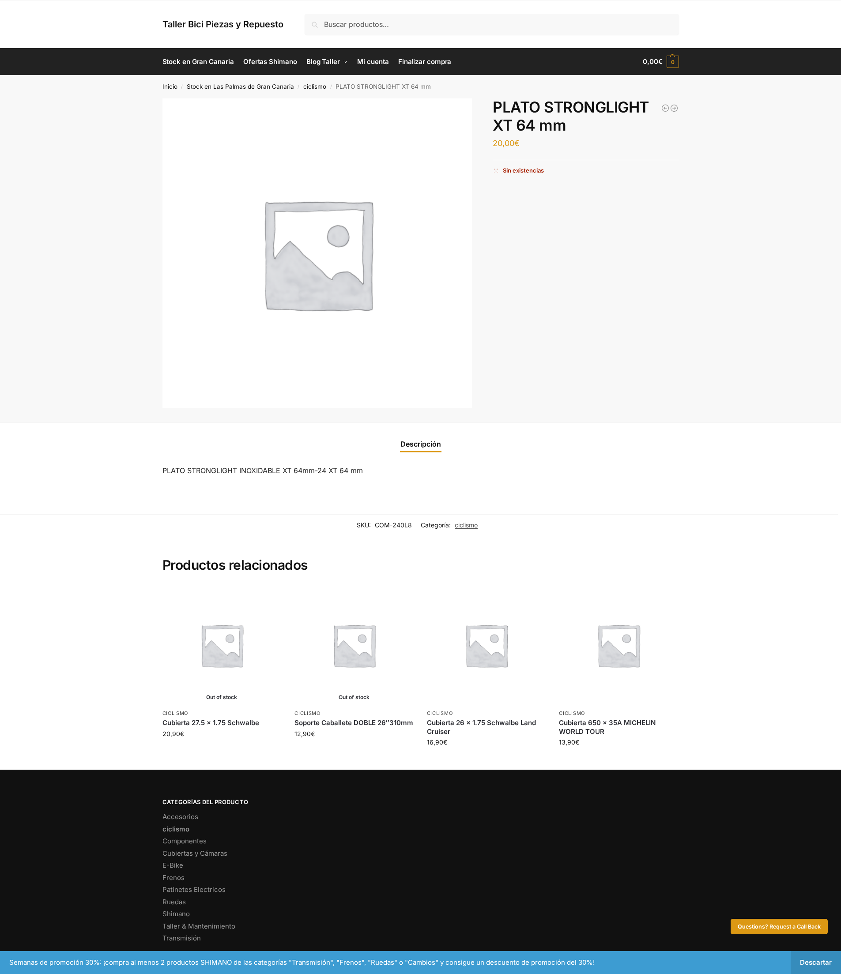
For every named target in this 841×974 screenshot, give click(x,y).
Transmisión (181, 938)
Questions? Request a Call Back (779, 926)
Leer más (222, 752)
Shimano (176, 914)
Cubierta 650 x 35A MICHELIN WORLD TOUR (607, 727)
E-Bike (172, 865)
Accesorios (180, 816)
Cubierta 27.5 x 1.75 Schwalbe (210, 722)
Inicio (169, 86)
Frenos (173, 877)
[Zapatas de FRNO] (674, 108)
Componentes (184, 841)
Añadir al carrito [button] (486, 760)
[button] (661, 62)
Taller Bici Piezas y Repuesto (222, 24)
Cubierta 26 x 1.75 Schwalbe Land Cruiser (481, 727)
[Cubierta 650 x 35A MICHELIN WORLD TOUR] (618, 645)
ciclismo (314, 86)
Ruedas (174, 902)
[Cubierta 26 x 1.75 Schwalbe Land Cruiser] (665, 108)
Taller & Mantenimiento (198, 926)
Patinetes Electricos (194, 889)
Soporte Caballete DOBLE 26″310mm (353, 722)
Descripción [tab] (420, 444)
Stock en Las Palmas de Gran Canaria (240, 86)
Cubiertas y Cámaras (194, 853)
